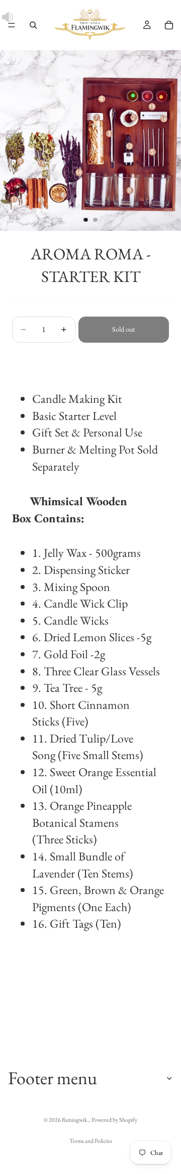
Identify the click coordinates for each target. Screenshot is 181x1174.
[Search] (33, 25)
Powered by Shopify (114, 1120)
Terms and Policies (90, 1141)
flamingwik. (75, 1120)
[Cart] (169, 25)
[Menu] (11, 25)
